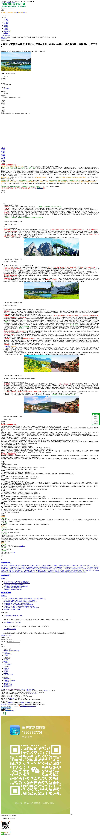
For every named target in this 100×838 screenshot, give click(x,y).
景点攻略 (3, 157)
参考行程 (3, 149)
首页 (5, 17)
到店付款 (6, 671)
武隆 (17, 12)
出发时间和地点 (8, 653)
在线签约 (6, 662)
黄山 (5, 89)
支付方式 (27, 689)
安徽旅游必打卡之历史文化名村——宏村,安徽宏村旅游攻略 (19, 606)
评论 (2, 555)
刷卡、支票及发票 (8, 674)
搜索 (2, 9)
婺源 (7, 89)
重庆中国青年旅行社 (26, 702)
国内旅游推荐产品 (6, 563)
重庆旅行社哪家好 (5, 704)
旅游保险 (6, 655)
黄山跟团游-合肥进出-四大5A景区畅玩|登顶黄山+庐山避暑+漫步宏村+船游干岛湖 (24, 598)
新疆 (24, 12)
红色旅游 (13, 12)
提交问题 (3, 646)
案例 (9, 35)
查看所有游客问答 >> (6, 635)
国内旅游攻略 (6, 593)
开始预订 (3, 107)
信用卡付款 (6, 668)
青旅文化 (8, 689)
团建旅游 (20, 12)
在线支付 (6, 670)
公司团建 (6, 22)
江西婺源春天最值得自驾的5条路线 (13, 587)
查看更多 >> (4, 578)
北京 (26, 12)
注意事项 (3, 152)
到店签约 (6, 659)
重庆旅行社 (8, 346)
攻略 (6, 35)
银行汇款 (6, 673)
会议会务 (6, 20)
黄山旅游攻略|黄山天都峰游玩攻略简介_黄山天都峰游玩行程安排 (20, 601)
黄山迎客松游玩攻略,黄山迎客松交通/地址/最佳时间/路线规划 (19, 600)
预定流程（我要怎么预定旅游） (12, 650)
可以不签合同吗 (8, 664)
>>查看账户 (22, 546)
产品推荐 (3, 155)
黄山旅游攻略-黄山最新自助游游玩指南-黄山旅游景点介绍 (19, 604)
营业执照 (18, 689)
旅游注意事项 (7, 678)
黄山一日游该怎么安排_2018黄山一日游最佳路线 (16, 581)
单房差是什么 (7, 681)
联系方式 (32, 689)
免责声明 (22, 689)
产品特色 (3, 148)
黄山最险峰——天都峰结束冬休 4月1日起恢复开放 (17, 583)
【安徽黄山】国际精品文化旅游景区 (13, 589)
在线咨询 (3, 109)
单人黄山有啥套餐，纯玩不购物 (12, 622)
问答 (2, 35)
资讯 (4, 35)
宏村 (9, 89)
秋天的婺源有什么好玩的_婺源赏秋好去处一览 (16, 586)
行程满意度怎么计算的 (9, 680)
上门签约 (6, 661)
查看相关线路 (4, 38)
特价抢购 (7, 31)
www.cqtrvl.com (13, 698)
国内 (5, 37)
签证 (6, 33)
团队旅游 (46, 690)
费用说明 (3, 151)
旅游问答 (3, 158)
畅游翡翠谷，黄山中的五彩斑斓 (12, 609)
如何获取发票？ (8, 686)
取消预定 (6, 652)
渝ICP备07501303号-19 (33, 693)
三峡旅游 (8, 12)
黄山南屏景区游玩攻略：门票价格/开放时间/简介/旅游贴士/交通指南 (21, 607)
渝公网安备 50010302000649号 (28, 706)
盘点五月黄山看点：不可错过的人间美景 (14, 584)
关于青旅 (3, 689)
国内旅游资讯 (6, 575)
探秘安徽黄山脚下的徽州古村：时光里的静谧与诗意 (17, 603)
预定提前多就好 (8, 683)
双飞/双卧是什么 (8, 685)
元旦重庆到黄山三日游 (10, 629)
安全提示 (13, 710)
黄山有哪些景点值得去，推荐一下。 (13, 615)
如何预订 (3, 154)
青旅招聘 (13, 689)
